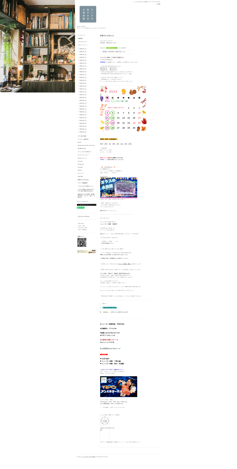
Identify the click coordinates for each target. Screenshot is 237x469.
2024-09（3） (83, 97)
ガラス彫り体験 (82, 136)
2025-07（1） (83, 74)
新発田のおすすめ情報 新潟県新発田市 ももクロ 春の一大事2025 (86, 196)
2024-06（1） (83, 106)
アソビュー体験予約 (83, 139)
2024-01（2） (83, 114)
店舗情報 (80, 38)
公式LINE (80, 176)
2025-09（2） (83, 71)
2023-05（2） (83, 131)
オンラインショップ (83, 155)
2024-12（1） (83, 88)
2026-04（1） (83, 57)
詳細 (130, 73)
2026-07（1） (83, 48)
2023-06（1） (83, 128)
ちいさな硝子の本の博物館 (88, 456)
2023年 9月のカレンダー (108, 43)
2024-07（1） (83, 103)
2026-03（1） (83, 60)
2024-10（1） (83, 94)
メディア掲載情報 (82, 183)
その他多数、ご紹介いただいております (113, 407)
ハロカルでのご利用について (85, 186)
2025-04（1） (83, 80)
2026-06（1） (83, 51)
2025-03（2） (83, 83)
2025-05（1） (83, 77)
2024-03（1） (83, 111)
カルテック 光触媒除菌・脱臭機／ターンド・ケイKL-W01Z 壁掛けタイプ (120, 442)
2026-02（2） (83, 63)
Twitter (80, 170)
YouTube (80, 167)
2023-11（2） (83, 117)
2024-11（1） (83, 91)
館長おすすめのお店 (83, 179)
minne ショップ (82, 158)
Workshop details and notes (86, 145)
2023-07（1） (83, 126)
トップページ (81, 35)
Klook (79, 142)
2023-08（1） (83, 123)
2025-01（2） (83, 85)
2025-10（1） (83, 68)
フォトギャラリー (82, 41)
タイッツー (81, 173)
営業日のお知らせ (82, 45)
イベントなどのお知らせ (84, 151)
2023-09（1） (83, 120)
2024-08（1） (83, 100)
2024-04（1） (83, 108)
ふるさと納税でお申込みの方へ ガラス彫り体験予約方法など (87, 190)
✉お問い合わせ (82, 148)
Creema (80, 161)
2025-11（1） (83, 65)
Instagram (81, 164)
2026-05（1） (83, 54)
